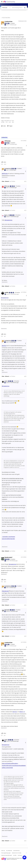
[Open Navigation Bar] (2, 1)
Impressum (20, 855)
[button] (3, 181)
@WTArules (5, 173)
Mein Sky (3, 850)
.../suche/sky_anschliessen (8, 536)
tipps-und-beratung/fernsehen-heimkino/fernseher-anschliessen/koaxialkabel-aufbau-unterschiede (14, 765)
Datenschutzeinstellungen (6, 855)
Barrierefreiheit (16, 850)
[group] (2, 122)
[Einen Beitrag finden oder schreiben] (24, 7)
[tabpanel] (14, 492)
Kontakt (14, 855)
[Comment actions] (26, 145)
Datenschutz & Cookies (16, 852)
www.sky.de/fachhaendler (8, 538)
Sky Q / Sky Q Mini (6, 17)
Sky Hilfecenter (9, 850)
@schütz (4, 345)
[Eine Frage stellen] (24, 857)
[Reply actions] (25, 171)
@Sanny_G (22, 711)
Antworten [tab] (4, 137)
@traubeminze (8, 220)
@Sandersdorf (5, 591)
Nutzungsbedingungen (6, 852)
